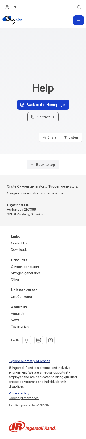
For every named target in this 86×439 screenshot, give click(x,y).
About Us (17, 314)
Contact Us (19, 243)
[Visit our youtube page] (50, 340)
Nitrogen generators (26, 273)
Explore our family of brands (29, 361)
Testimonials (20, 326)
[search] (79, 7)
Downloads (19, 249)
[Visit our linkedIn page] (38, 340)
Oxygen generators (25, 266)
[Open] (78, 20)
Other (15, 279)
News (15, 320)
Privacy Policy (19, 393)
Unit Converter (21, 296)
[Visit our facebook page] (26, 340)
